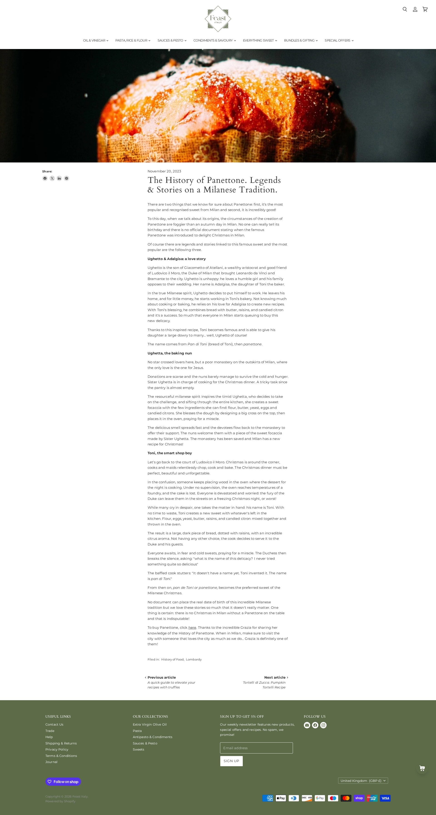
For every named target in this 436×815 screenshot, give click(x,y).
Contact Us (54, 724)
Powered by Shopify (60, 801)
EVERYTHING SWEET (259, 40)
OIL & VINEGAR (94, 40)
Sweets (138, 749)
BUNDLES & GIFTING (299, 40)
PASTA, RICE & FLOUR (131, 40)
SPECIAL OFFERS (338, 40)
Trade (49, 731)
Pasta (137, 731)
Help (49, 737)
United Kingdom (361, 781)
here (192, 627)
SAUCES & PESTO (171, 40)
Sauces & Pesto (145, 743)
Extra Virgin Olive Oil (150, 724)
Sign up (231, 761)
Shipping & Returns (61, 743)
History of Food (172, 659)
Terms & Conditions (61, 756)
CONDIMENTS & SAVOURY (213, 40)
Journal (51, 762)
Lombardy (194, 659)
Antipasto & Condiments (152, 737)
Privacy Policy (56, 749)
